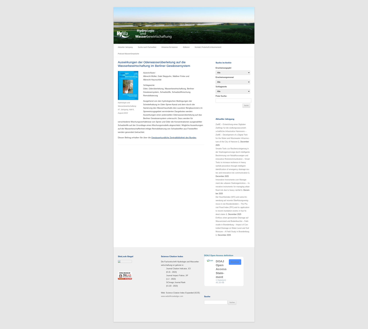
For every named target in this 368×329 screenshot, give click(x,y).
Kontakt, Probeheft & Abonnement (208, 47)
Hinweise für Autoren (169, 47)
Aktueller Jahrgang (125, 47)
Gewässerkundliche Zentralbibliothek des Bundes (173, 137)
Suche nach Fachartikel (147, 47)
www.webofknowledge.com (172, 296)
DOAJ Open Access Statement (221, 269)
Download (235, 262)
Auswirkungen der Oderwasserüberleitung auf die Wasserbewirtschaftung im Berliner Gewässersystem (154, 63)
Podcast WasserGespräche (128, 54)
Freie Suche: (221, 96)
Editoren (186, 47)
